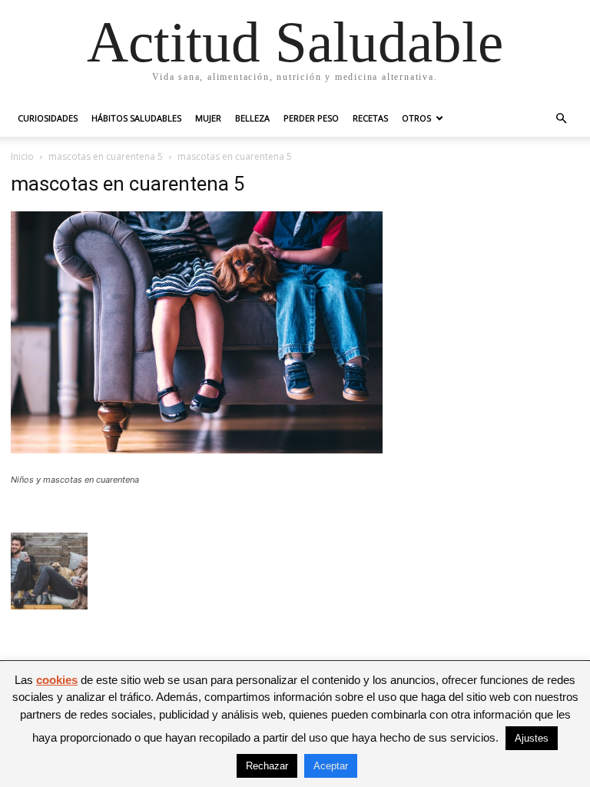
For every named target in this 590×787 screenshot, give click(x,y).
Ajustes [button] (532, 738)
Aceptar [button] (330, 766)
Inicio (22, 156)
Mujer (208, 118)
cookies (57, 679)
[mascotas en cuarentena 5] (197, 449)
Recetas (370, 118)
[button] (560, 118)
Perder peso (311, 118)
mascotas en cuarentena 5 (105, 156)
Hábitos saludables (136, 118)
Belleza (252, 118)
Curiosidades (48, 118)
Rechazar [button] (267, 766)
